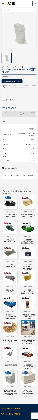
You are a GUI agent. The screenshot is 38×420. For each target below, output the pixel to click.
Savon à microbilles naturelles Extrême (27, 267)
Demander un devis (12, 81)
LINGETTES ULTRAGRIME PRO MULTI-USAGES (10, 316)
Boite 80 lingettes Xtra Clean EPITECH (28, 316)
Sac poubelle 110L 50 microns (10, 215)
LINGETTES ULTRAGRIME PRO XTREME (27, 366)
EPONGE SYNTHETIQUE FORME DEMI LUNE (27, 291)
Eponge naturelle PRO (10, 340)
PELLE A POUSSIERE (10, 365)
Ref (3, 77)
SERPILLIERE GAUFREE (10, 290)
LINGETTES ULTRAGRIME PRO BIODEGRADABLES (27, 241)
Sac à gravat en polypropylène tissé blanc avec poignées (10, 392)
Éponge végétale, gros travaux (28, 215)
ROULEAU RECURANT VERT (10, 240)
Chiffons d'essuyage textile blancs (28, 391)
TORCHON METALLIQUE (10, 265)
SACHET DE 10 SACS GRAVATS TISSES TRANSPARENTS (28, 341)
